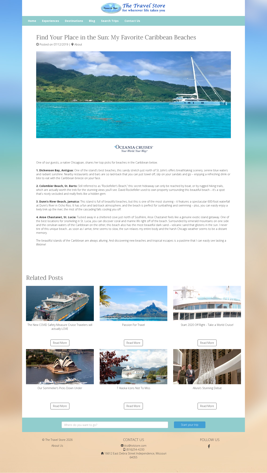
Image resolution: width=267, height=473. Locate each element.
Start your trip (189, 425)
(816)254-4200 (135, 449)
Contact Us (132, 21)
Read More (60, 343)
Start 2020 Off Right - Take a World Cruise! (207, 325)
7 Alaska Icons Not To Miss (133, 388)
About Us (57, 445)
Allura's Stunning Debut (207, 388)
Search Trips (110, 21)
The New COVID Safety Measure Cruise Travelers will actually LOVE (60, 327)
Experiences (50, 21)
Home (32, 21)
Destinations (74, 21)
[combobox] (115, 424)
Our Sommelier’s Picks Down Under (60, 388)
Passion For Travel (133, 325)
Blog (92, 21)
